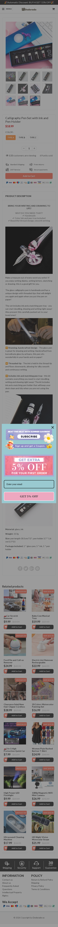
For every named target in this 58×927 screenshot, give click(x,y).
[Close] (52, 427)
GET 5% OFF (29, 496)
